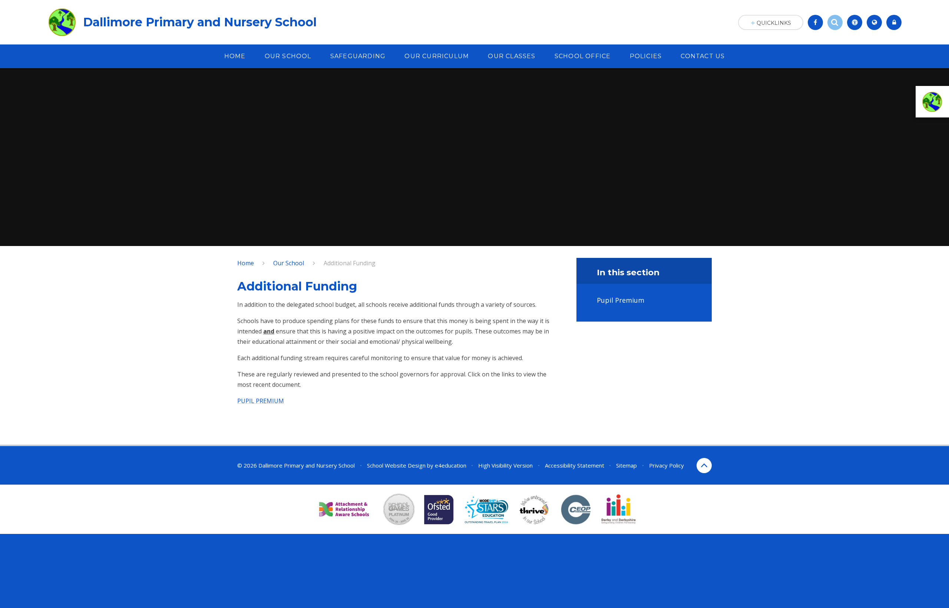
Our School (288, 263)
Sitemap (626, 465)
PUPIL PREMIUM (260, 401)
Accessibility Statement (574, 465)
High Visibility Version (505, 465)
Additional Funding (350, 263)
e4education (450, 465)
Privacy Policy (666, 465)
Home (245, 263)
